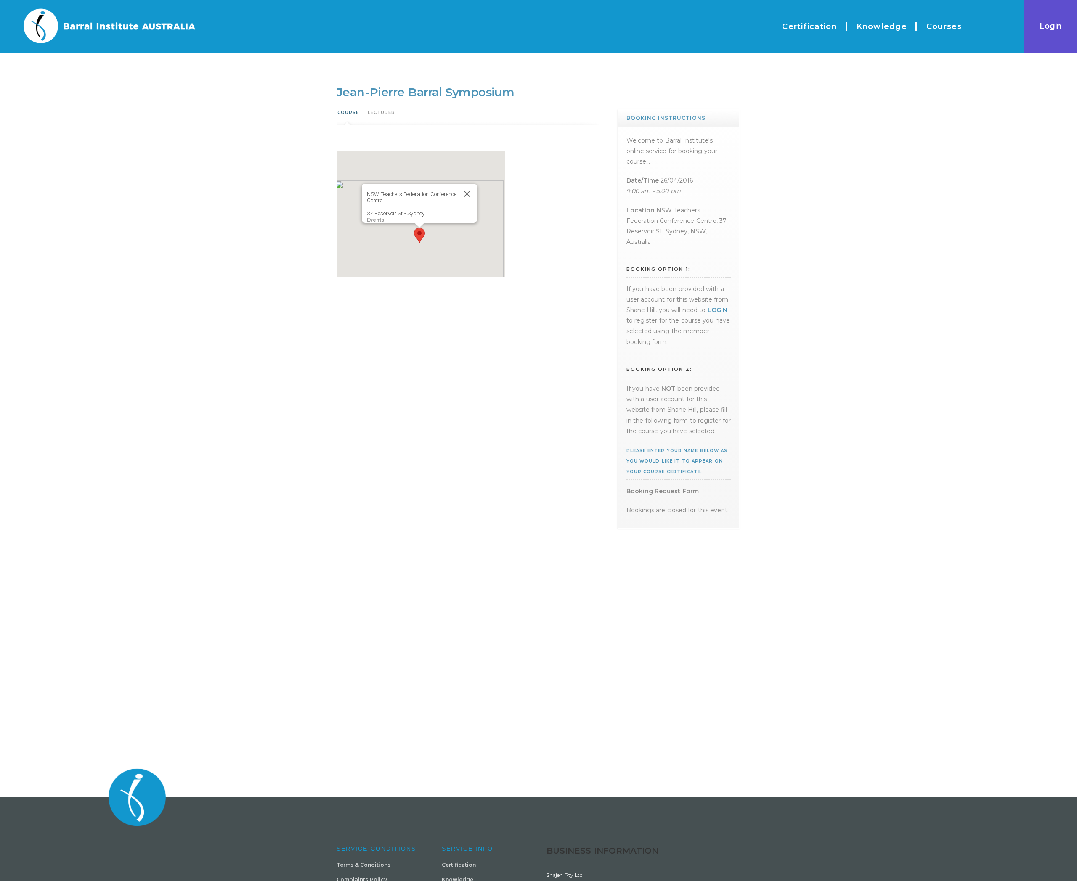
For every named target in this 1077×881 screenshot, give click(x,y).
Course (348, 113)
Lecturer (381, 113)
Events (375, 220)
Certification (459, 865)
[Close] (467, 194)
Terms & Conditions (363, 865)
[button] (419, 235)
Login (1051, 26)
